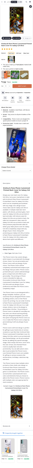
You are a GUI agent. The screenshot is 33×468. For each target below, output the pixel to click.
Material (3, 53)
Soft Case (18, 53)
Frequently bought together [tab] (14, 433)
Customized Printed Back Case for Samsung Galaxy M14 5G (23, 455)
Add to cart (22, 86)
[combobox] (16, 170)
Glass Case (26, 53)
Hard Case (11, 53)
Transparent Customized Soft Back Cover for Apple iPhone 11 (7, 455)
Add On (3, 59)
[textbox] (16, 170)
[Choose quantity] (9, 86)
